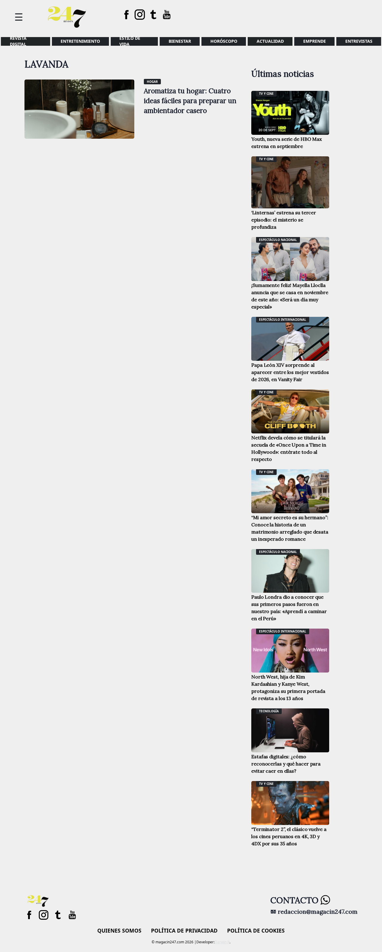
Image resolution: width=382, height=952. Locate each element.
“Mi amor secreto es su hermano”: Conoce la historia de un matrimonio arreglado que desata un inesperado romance (289, 528)
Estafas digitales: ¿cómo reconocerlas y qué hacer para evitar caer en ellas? (286, 764)
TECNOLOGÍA (269, 711)
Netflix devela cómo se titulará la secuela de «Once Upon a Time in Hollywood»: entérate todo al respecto (288, 448)
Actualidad (270, 41)
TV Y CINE (266, 93)
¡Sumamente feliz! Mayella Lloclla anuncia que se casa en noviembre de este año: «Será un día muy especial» (289, 296)
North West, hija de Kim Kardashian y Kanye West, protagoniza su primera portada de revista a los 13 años (288, 687)
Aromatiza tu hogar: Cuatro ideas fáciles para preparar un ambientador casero (190, 100)
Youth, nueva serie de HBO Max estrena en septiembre (286, 142)
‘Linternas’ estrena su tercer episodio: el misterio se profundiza (283, 220)
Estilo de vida (129, 41)
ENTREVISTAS (358, 41)
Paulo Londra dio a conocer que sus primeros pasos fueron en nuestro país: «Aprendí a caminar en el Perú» (289, 607)
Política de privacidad (184, 930)
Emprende (314, 41)
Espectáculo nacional (278, 240)
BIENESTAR (180, 41)
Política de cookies (256, 930)
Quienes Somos (119, 930)
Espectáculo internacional (282, 319)
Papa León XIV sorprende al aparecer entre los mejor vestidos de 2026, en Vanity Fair (290, 372)
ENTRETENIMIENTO (80, 41)
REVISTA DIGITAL (18, 41)
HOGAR (152, 82)
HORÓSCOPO (223, 41)
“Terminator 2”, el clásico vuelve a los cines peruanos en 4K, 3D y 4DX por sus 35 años (288, 836)
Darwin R (222, 942)
